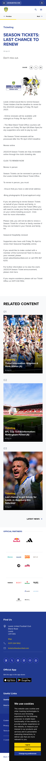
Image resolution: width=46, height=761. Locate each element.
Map (10, 639)
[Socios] (36, 583)
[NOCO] (10, 583)
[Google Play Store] (24, 680)
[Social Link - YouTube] (30, 660)
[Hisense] (10, 557)
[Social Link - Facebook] (6, 660)
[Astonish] (19, 557)
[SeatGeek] (10, 591)
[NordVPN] (27, 591)
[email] (41, 68)
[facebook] (31, 68)
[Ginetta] (19, 591)
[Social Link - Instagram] (18, 660)
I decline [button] (28, 749)
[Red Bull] (16, 540)
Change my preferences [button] (27, 753)
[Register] (40, 2)
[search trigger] (35, 9)
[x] (36, 68)
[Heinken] (27, 583)
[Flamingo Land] (27, 557)
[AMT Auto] (27, 566)
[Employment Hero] (19, 600)
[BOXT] (19, 583)
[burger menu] (41, 9)
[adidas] (29, 540)
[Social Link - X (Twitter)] (12, 660)
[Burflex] (36, 557)
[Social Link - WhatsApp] (36, 660)
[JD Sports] (19, 566)
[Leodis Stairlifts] (36, 591)
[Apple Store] (9, 680)
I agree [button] (27, 745)
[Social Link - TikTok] (24, 660)
